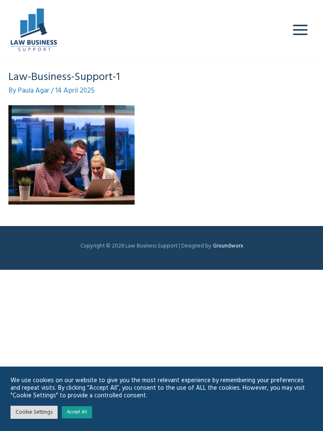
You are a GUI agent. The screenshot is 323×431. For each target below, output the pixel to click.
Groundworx (228, 246)
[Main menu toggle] (300, 30)
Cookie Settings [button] (34, 412)
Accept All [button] (77, 412)
